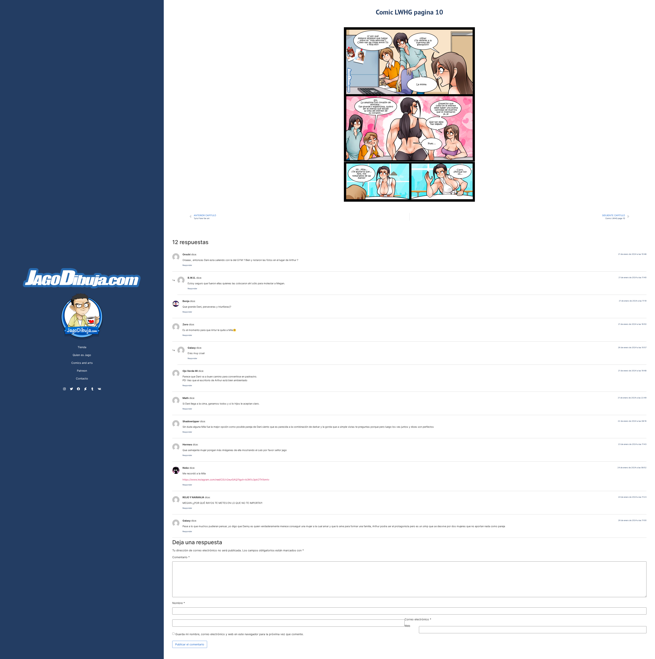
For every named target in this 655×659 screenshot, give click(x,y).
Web (407, 625)
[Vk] (99, 389)
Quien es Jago (82, 355)
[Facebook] (78, 389)
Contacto (82, 378)
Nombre (178, 603)
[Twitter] (71, 389)
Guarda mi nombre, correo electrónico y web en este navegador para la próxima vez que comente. (239, 634)
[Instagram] (64, 389)
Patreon (82, 370)
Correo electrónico (418, 619)
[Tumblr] (92, 389)
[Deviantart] (85, 389)
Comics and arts (82, 363)
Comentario (181, 557)
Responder (187, 265)
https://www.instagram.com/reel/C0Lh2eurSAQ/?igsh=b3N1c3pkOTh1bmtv (226, 479)
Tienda (82, 347)
